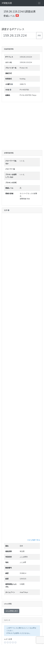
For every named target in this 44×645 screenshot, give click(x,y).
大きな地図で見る (33, 540)
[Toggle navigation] (39, 3)
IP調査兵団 (7, 3)
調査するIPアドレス (13, 29)
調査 (39, 35)
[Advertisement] (22, 126)
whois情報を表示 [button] (12, 611)
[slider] (22, 642)
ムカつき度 (8, 639)
